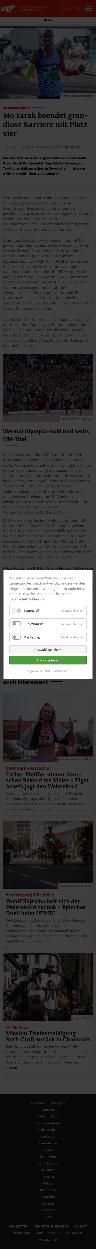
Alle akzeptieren (48, 660)
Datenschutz (60, 671)
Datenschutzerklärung (26, 599)
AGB (47, 671)
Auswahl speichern (48, 649)
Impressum (35, 671)
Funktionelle (34, 623)
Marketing (32, 637)
